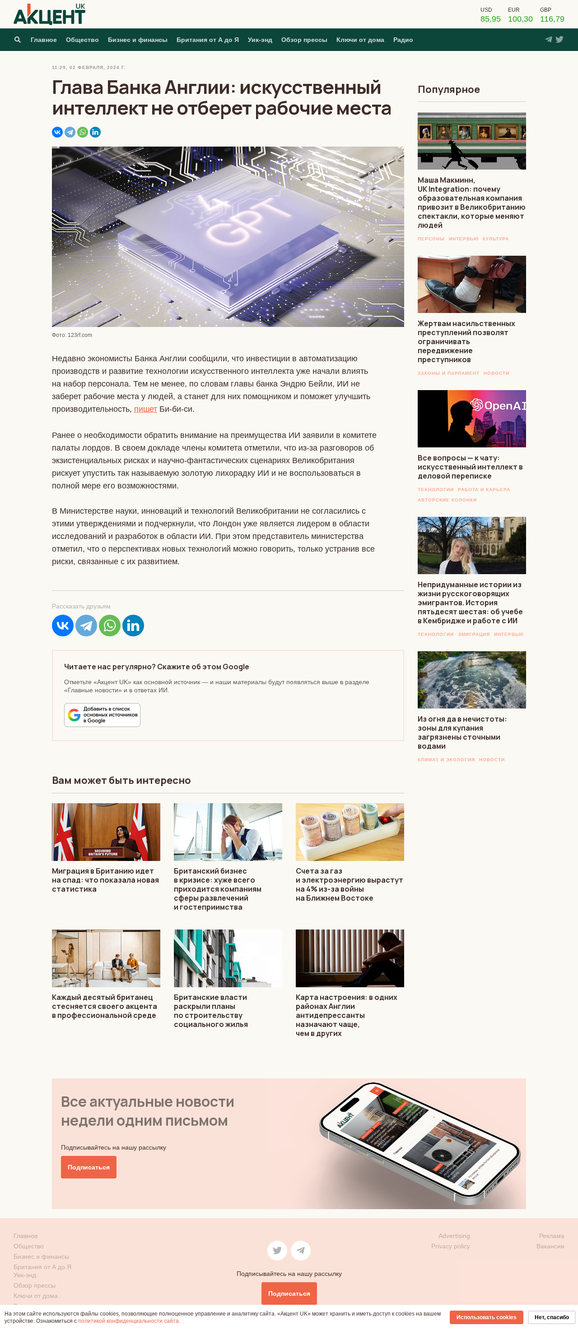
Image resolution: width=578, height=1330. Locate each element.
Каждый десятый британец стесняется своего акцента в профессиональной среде (104, 1006)
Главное (44, 39)
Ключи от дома (360, 39)
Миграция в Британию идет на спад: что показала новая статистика (105, 880)
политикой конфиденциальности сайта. (129, 1321)
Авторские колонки (447, 499)
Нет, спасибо (552, 1317)
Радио (403, 39)
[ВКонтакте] (57, 132)
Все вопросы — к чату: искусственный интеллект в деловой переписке (470, 467)
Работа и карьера (484, 489)
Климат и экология (446, 759)
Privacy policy (450, 1246)
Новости (496, 373)
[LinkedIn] (95, 132)
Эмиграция (474, 634)
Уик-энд (260, 39)
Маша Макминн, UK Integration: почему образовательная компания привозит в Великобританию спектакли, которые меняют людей (472, 202)
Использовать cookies (487, 1317)
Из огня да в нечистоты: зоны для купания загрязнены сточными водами (462, 732)
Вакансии (550, 1246)
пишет (145, 409)
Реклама (551, 1235)
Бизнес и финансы (138, 39)
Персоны (431, 238)
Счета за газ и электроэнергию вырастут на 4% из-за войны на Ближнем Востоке (349, 884)
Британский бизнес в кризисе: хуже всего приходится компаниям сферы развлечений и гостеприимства (217, 889)
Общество (82, 39)
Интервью (464, 238)
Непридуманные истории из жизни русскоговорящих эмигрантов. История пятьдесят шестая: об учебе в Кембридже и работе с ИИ (470, 603)
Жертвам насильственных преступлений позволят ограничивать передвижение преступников (466, 341)
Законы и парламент (449, 373)
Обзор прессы (304, 39)
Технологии (436, 489)
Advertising (454, 1235)
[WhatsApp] (82, 132)
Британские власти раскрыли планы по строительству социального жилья (211, 1010)
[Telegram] (70, 132)
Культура (496, 238)
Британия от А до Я (208, 39)
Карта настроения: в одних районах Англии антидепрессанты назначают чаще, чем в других (346, 1015)
